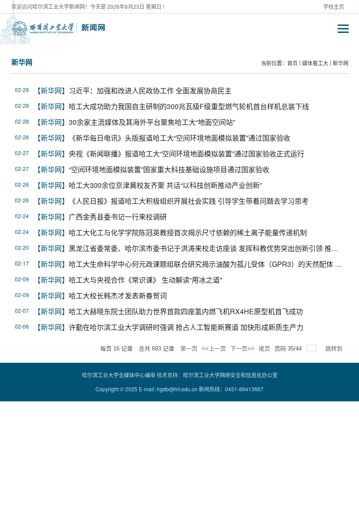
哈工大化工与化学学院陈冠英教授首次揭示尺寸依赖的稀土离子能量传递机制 (188, 232)
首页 (292, 63)
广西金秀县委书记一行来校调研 (118, 217)
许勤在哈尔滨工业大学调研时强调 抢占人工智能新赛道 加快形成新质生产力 (186, 327)
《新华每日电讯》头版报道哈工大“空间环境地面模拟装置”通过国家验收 (179, 138)
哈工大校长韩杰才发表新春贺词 (118, 295)
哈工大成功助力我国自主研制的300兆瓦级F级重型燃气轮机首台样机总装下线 (189, 106)
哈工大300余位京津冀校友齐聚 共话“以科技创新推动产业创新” (165, 185)
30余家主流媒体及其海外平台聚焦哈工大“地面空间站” (152, 122)
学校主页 (333, 6)
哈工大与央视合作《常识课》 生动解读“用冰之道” (145, 280)
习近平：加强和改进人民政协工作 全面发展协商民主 (150, 90)
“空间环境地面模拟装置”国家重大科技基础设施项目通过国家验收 (169, 169)
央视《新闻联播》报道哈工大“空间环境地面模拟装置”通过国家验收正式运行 (186, 154)
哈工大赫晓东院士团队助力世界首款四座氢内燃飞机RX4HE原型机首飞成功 (186, 311)
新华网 (340, 63)
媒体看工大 (315, 63)
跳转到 (334, 348)
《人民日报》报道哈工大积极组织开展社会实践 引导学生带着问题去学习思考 (189, 201)
